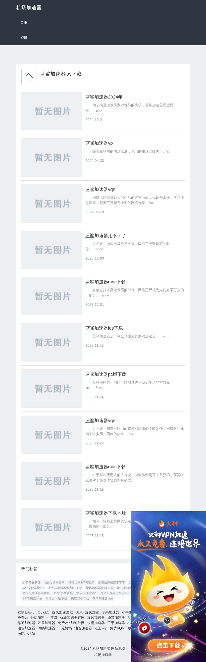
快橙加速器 (96, 623)
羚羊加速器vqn (103, 598)
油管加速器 (116, 618)
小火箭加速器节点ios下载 (65, 588)
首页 (23, 23)
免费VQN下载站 (122, 628)
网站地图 (118, 648)
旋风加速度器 (62, 612)
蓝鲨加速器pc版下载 (105, 374)
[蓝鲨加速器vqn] (51, 203)
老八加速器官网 (127, 588)
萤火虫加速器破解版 (36, 593)
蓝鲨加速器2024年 (104, 96)
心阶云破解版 (32, 582)
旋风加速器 (96, 618)
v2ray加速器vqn (33, 588)
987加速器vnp (32, 598)
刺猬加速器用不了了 (111, 582)
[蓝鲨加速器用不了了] (51, 250)
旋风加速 (92, 612)
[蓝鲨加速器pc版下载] (51, 388)
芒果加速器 (46, 623)
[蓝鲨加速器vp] (51, 157)
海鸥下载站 (26, 633)
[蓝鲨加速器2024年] (51, 111)
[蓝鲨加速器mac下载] (51, 296)
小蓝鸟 (52, 618)
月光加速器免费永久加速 (116, 593)
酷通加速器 (26, 623)
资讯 (23, 38)
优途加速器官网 (72, 618)
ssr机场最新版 (63, 593)
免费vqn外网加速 (31, 618)
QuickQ (43, 612)
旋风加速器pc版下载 (99, 588)
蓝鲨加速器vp (99, 143)
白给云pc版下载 (56, 598)
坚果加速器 (110, 612)
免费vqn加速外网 (71, 623)
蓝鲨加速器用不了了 (105, 235)
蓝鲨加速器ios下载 (104, 328)
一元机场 (65, 628)
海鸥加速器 (46, 628)
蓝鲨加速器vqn (100, 189)
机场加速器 (28, 7)
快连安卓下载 (80, 598)
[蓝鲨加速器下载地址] (51, 527)
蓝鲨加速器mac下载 (105, 281)
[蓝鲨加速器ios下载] (51, 342)
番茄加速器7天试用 (81, 582)
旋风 (79, 612)
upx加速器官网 (54, 582)
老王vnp (100, 628)
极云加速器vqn (86, 593)
